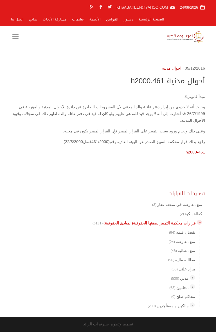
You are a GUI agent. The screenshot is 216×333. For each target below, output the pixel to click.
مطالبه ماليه (181, 260)
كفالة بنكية (191, 214)
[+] (192, 277)
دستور (128, 19)
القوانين (112, 19)
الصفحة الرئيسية (151, 19)
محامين (179, 287)
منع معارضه (182, 241)
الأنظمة (95, 19)
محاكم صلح (183, 296)
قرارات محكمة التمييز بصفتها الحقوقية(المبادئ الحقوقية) (144, 223)
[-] (199, 222)
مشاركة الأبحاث (55, 19)
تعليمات (78, 19)
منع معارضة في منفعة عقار (177, 204)
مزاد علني (183, 269)
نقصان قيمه (182, 232)
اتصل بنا (17, 19)
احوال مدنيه (171, 68)
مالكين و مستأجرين (168, 306)
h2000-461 (195, 152)
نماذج (33, 19)
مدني (180, 278)
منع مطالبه (183, 250)
